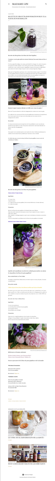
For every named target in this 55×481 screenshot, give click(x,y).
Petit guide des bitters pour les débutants (26, 464)
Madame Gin (20, 4)
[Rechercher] (46, 3)
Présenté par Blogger (28, 474)
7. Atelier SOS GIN (22, 400)
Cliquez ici (16, 373)
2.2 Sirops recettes (15, 400)
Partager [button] (10, 399)
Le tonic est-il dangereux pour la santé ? (26, 438)
